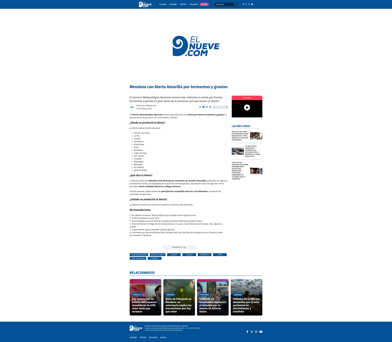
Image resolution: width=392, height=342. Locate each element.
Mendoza (189, 255)
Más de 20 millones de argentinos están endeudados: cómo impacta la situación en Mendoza (240, 136)
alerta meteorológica (139, 255)
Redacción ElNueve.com (146, 105)
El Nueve (162, 4)
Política (183, 4)
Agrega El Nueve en (219, 107)
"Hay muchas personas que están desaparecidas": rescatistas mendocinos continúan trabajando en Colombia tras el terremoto (240, 171)
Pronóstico (204, 255)
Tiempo (220, 255)
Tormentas (155, 258)
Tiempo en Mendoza (138, 258)
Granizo (174, 255)
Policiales (194, 4)
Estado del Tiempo (157, 255)
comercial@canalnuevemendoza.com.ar (171, 328)
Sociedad (173, 4)
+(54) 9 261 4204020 (194, 328)
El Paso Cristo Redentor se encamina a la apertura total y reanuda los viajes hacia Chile (252, 151)
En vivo (204, 4)
